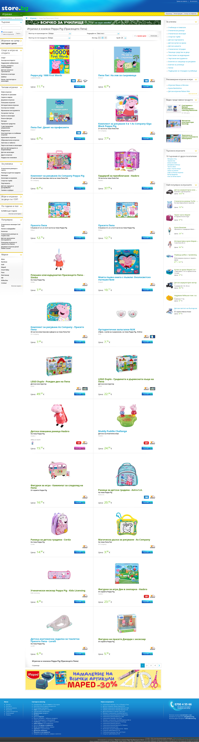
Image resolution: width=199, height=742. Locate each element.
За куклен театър (7, 113)
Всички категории (15, 214)
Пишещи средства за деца (178, 52)
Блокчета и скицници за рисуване (182, 61)
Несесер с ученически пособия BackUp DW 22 (117, 720)
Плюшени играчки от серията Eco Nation (9, 243)
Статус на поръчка (12, 711)
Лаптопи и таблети (8, 143)
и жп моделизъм (43, 723)
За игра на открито (8, 60)
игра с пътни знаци (174, 169)
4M (2, 278)
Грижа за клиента (182, 1)
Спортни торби (174, 37)
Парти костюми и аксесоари (11, 145)
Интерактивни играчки (10, 105)
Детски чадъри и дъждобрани (7, 187)
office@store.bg (190, 718)
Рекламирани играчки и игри (179, 79)
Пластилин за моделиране (178, 55)
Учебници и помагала (177, 27)
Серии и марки (6, 97)
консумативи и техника (43, 710)
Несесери (4, 175)
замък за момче (172, 171)
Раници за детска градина (10, 173)
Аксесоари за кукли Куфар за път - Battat (115, 728)
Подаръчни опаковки (9, 158)
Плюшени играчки (8, 103)
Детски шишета (174, 46)
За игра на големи (8, 108)
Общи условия (177, 738)
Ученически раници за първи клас (9, 235)
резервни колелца (173, 165)
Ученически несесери (177, 34)
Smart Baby (5, 270)
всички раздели (8, 32)
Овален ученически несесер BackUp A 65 (115, 710)
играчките (180, 150)
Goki (2, 265)
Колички (4, 231)
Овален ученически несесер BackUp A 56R (116, 708)
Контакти (9, 706)
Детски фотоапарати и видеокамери (9, 149)
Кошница (9, 710)
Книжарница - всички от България (47, 704)
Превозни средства (8, 124)
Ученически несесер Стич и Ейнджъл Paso (116, 704)
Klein (3, 259)
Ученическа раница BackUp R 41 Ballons (115, 725)
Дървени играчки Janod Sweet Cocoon (10, 247)
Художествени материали (41, 711)
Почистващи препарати (41, 708)
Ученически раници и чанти (9, 169)
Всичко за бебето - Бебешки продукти (46, 718)
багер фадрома (172, 174)
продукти (41, 713)
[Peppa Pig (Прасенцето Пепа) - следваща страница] (159, 665)
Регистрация (10, 713)
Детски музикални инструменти (8, 239)
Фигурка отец (172, 159)
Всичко (43, 725)
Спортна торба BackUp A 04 (111, 734)
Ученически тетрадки (177, 49)
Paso (2, 272)
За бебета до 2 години (9, 211)
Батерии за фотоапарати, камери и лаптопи (47, 734)
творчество (171, 161)
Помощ (8, 715)
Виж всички (192, 93)
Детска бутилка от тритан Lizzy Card (114, 711)
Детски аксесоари (7, 152)
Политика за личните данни (191, 738)
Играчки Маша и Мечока (178, 85)
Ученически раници (176, 30)
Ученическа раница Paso (110, 727)
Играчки (7, 14)
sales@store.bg (189, 717)
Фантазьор (5, 275)
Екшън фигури (6, 118)
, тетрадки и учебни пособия (46, 722)
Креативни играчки (8, 137)
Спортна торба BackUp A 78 (111, 730)
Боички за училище (176, 65)
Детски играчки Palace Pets (179, 91)
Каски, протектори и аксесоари (8, 80)
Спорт (3, 58)
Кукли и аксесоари (8, 116)
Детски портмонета (176, 40)
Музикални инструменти (10, 110)
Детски (39, 716)
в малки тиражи (44, 727)
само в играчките (8, 34)
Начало (8, 704)
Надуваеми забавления (9, 63)
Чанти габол (171, 167)
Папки (170, 68)
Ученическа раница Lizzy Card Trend (114, 732)
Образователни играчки (10, 140)
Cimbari (4, 283)
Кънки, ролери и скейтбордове (7, 66)
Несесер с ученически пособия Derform (115, 713)
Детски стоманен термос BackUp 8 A (114, 706)
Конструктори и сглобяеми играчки (11, 134)
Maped (3, 267)
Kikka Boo (4, 280)
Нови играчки (6, 92)
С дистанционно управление (7, 127)
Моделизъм (5, 131)
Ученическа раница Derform (112, 723)
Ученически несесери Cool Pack (10, 225)
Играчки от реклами (8, 95)
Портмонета (5, 183)
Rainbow (4, 262)
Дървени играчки (7, 100)
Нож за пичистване (174, 176)
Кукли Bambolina (175, 88)
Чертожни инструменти (177, 58)
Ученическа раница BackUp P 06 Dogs (114, 722)
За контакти (193, 1)
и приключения (42, 728)
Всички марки (16, 286)
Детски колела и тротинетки (7, 70)
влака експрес (172, 163)
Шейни (3, 77)
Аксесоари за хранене (9, 178)
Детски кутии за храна (177, 43)
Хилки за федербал (8, 229)
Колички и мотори (8, 74)
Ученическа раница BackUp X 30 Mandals (115, 715)
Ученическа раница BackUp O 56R (113, 716)
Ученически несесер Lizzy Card (112, 718)
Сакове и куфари (7, 190)
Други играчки (6, 155)
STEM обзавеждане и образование (44, 720)
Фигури (4, 121)
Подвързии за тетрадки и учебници (182, 71)
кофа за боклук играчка (175, 172)
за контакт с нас (186, 715)
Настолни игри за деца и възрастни (45, 706)
